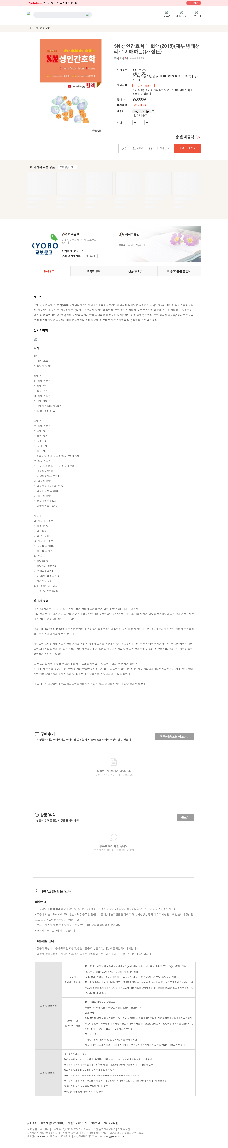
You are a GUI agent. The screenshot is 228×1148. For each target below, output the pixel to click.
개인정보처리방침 (77, 1123)
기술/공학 (45, 28)
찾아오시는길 (111, 1123)
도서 (36, 28)
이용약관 (96, 1123)
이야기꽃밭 (181, 15)
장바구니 (196, 15)
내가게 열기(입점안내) (53, 1123)
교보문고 (73, 234)
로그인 (167, 15)
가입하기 (193, 3)
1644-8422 (42, 1136)
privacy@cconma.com (114, 1136)
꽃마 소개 (32, 1123)
